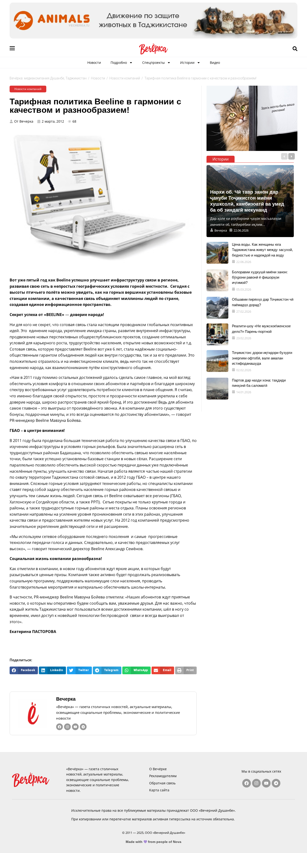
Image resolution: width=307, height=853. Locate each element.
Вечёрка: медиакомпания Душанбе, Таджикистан (48, 78)
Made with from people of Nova (154, 842)
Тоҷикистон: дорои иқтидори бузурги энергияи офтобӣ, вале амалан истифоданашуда (262, 358)
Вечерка (66, 699)
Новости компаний (124, 78)
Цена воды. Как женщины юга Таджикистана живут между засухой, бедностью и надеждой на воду (262, 249)
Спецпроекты (153, 62)
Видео (215, 62)
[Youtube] (75, 726)
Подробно (119, 62)
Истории (187, 62)
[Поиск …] (295, 49)
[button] (24, 670)
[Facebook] (59, 726)
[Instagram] (67, 726)
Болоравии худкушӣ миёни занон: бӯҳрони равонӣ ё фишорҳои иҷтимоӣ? (260, 277)
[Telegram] (83, 726)
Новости (94, 62)
